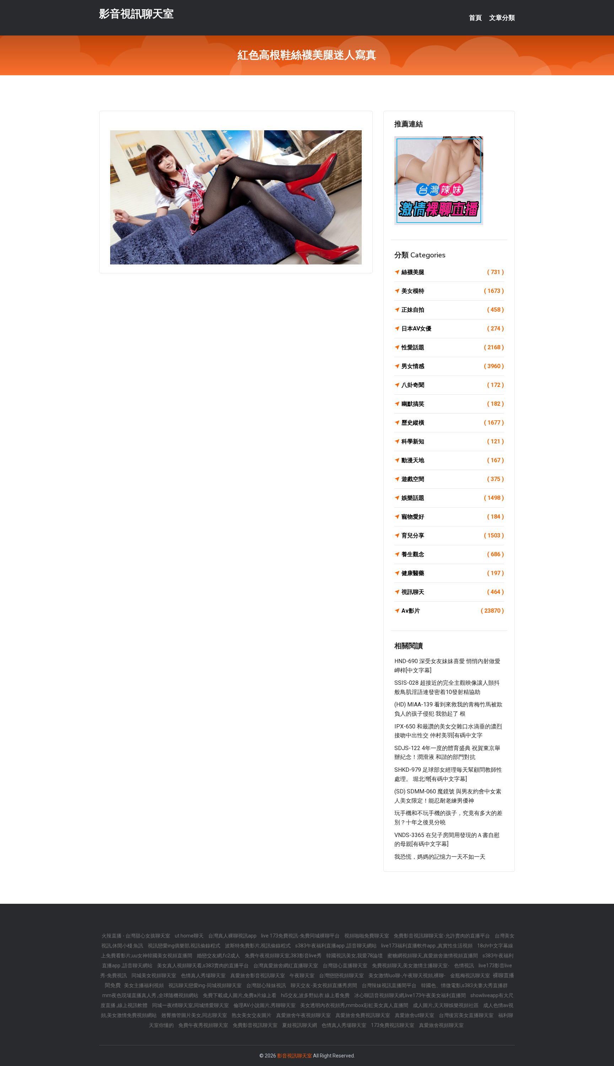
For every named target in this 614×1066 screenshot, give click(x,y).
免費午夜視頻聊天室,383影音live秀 (284, 955)
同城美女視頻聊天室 (154, 975)
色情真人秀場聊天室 (204, 975)
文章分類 (502, 17)
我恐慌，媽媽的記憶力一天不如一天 (439, 856)
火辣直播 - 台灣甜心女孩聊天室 (136, 936)
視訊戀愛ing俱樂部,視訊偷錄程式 (184, 946)
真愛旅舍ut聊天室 (415, 1015)
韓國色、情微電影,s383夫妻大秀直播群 (464, 985)
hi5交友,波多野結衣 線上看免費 (316, 995)
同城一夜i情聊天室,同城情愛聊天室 (191, 1005)
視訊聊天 (453, 592)
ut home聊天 (190, 936)
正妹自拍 (453, 309)
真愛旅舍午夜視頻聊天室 (304, 1015)
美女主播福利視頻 (144, 985)
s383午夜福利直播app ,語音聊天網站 (336, 946)
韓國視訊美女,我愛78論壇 (355, 955)
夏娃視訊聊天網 (300, 1025)
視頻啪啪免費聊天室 (367, 936)
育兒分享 (453, 535)
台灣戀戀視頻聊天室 (342, 975)
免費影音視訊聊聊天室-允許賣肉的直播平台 (442, 936)
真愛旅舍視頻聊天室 (441, 1025)
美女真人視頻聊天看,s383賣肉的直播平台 (203, 965)
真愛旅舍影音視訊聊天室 (258, 975)
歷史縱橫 (453, 422)
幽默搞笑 (453, 403)
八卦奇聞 (453, 385)
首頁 (475, 17)
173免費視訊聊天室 (393, 1025)
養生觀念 (453, 554)
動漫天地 (453, 460)
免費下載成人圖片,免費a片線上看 (240, 995)
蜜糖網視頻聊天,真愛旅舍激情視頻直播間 (433, 955)
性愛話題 (453, 347)
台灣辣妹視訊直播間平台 (390, 985)
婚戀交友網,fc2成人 (219, 955)
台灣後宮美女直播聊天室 (467, 1015)
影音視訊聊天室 (136, 13)
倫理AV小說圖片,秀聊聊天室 (265, 1005)
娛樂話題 (453, 497)
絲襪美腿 (453, 272)
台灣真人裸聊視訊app (233, 936)
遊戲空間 (453, 479)
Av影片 (453, 610)
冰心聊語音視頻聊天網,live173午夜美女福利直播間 (410, 995)
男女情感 (453, 366)
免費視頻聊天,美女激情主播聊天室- (411, 965)
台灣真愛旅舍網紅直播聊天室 (286, 965)
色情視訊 (464, 965)
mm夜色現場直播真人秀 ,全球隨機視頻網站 (150, 995)
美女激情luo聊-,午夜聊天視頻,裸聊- (407, 975)
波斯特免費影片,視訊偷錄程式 (258, 946)
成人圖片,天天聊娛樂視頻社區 (446, 1005)
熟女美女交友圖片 (252, 1015)
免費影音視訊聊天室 (256, 1025)
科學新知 (453, 441)
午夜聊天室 (303, 975)
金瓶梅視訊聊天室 (470, 975)
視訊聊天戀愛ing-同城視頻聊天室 (205, 985)
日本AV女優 (453, 328)
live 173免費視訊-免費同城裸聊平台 (301, 936)
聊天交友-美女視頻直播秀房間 (324, 985)
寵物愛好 (453, 516)
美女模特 (453, 291)
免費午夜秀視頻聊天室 (203, 1025)
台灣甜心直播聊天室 (345, 965)
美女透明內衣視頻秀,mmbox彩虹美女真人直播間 (354, 1005)
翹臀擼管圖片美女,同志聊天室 (194, 1015)
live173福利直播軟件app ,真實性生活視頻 (427, 946)
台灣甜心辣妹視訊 (266, 985)
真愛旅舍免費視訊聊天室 (363, 1015)
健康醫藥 (453, 573)
